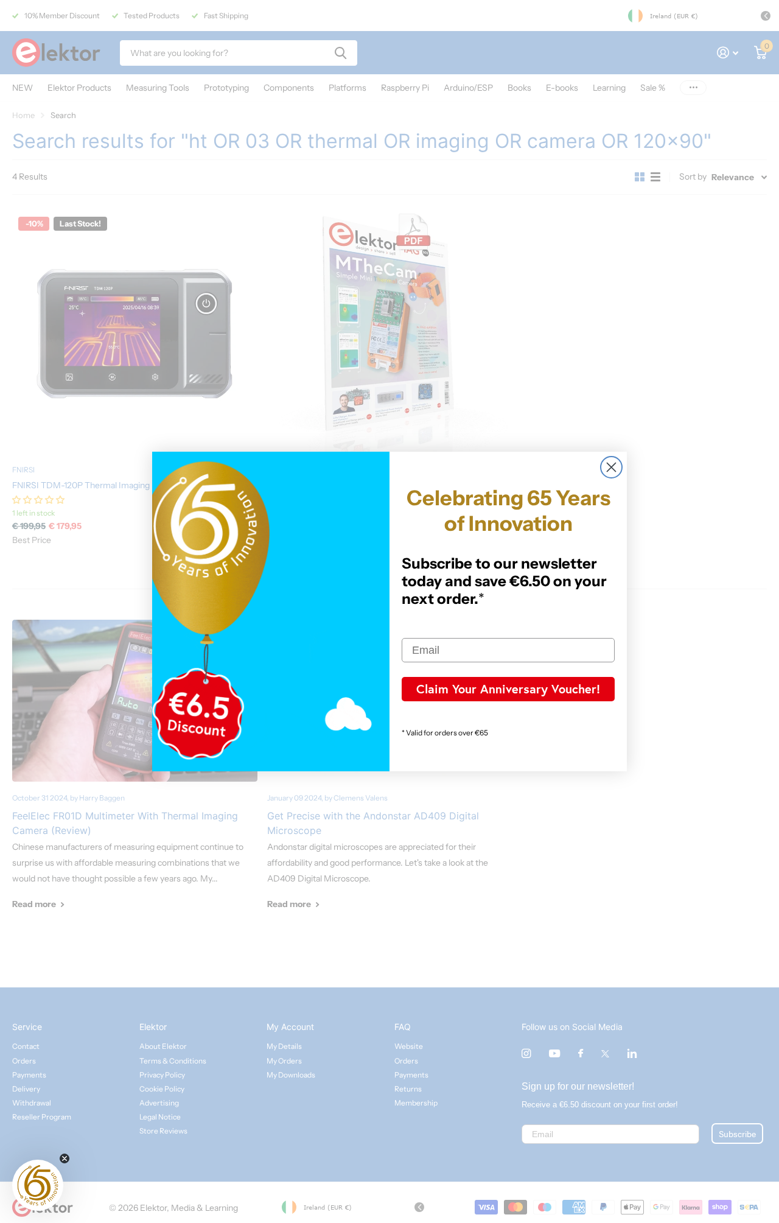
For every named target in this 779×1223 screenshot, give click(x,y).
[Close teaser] (64, 1158)
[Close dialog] (611, 467)
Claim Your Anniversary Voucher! (508, 689)
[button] (37, 1185)
